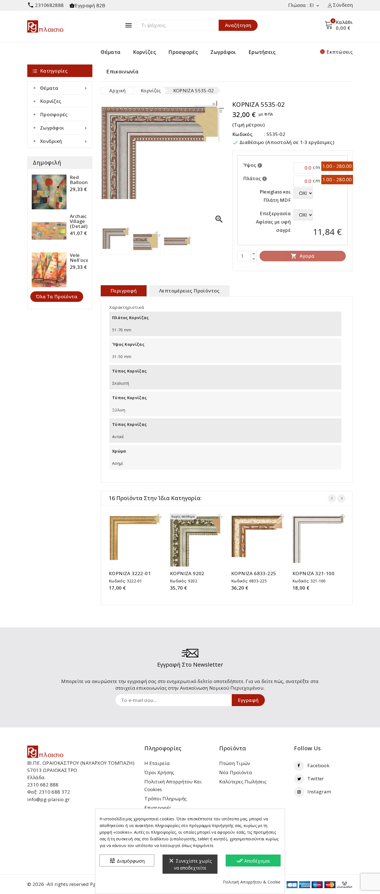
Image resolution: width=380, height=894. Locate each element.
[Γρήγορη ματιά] (140, 540)
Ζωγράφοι (223, 52)
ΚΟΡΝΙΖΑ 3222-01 (130, 573)
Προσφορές (183, 52)
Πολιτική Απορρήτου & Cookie (251, 882)
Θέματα (110, 52)
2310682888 (45, 5)
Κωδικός (242, 134)
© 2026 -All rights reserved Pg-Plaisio (70, 884)
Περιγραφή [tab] (123, 290)
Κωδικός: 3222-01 (125, 580)
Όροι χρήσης (159, 772)
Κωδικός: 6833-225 (249, 580)
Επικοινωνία (122, 71)
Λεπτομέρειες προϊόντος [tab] (189, 290)
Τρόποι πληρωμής (165, 798)
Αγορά (302, 256)
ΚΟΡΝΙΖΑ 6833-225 (253, 573)
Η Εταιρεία (157, 763)
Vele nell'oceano (84, 258)
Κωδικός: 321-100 (309, 580)
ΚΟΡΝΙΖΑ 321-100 (313, 573)
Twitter (315, 778)
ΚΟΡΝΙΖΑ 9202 (187, 573)
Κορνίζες (144, 52)
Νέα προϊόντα (235, 772)
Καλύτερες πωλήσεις (243, 781)
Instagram (319, 791)
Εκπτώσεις (340, 52)
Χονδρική (64, 141)
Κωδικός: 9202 (183, 580)
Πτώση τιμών (234, 763)
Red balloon (79, 180)
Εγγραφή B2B (90, 5)
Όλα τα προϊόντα (57, 296)
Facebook (318, 765)
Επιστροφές (157, 807)
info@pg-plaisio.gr (48, 799)
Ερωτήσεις (262, 52)
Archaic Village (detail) (78, 221)
